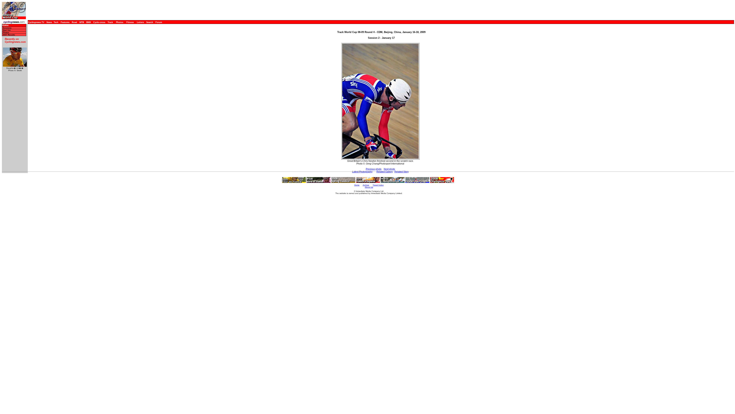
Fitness (130, 22)
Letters (140, 22)
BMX (88, 22)
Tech (56, 22)
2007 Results (9, 35)
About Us (369, 187)
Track (110, 22)
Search (149, 22)
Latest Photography (362, 171)
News (49, 22)
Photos (119, 22)
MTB (81, 22)
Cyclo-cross (99, 22)
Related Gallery (384, 171)
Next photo (389, 169)
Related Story (401, 171)
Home (5, 25)
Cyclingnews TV (36, 22)
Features (65, 22)
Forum (158, 22)
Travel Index (378, 185)
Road (74, 22)
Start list (7, 30)
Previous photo (373, 169)
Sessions (7, 28)
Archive (366, 185)
